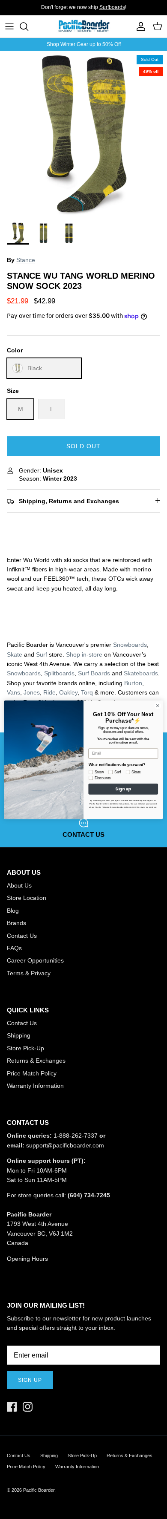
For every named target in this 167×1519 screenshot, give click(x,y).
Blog (13, 910)
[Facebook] (12, 1407)
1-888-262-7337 (76, 1135)
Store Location (26, 897)
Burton (133, 683)
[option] (83, 134)
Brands (16, 922)
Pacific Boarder (38, 1490)
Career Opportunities (35, 960)
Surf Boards (94, 673)
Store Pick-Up (25, 1048)
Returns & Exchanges (36, 1060)
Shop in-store (84, 654)
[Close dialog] (157, 705)
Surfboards (112, 7)
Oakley (68, 692)
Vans (13, 692)
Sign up (30, 1380)
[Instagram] (28, 1407)
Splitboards (59, 673)
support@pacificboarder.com (65, 1145)
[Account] (138, 26)
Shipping (18, 1035)
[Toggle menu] (9, 26)
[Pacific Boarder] (83, 26)
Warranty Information (35, 1085)
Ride (49, 692)
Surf (41, 654)
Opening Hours (27, 1258)
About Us (19, 885)
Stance (25, 260)
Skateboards (141, 673)
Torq (87, 692)
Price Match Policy (32, 1073)
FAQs (14, 948)
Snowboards (130, 644)
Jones (32, 692)
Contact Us (22, 935)
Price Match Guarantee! (100, 11)
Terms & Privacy (29, 973)
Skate (14, 654)
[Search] (28, 26)
